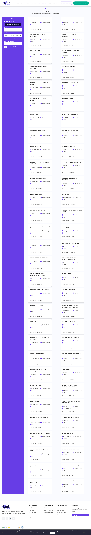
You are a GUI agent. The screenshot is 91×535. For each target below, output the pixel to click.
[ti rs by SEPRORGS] (19, 527)
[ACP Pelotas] (22, 527)
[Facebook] (7, 518)
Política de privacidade (42, 533)
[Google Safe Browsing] (4, 527)
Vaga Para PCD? (12, 47)
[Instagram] (3, 518)
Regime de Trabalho (9, 41)
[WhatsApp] (10, 518)
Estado (5, 27)
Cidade (5, 33)
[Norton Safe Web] (10, 527)
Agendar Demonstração (81, 3)
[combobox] (13, 29)
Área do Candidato (66, 3)
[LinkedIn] (13, 518)
